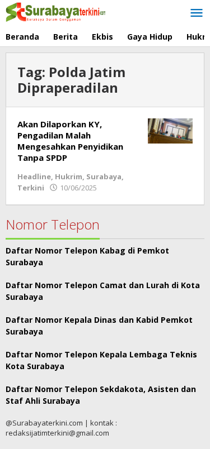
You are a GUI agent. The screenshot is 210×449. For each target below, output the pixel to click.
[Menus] (196, 13)
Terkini (30, 188)
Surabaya (104, 176)
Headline (34, 176)
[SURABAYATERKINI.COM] (56, 11)
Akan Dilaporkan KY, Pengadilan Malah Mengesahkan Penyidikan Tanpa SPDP (70, 140)
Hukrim (68, 176)
